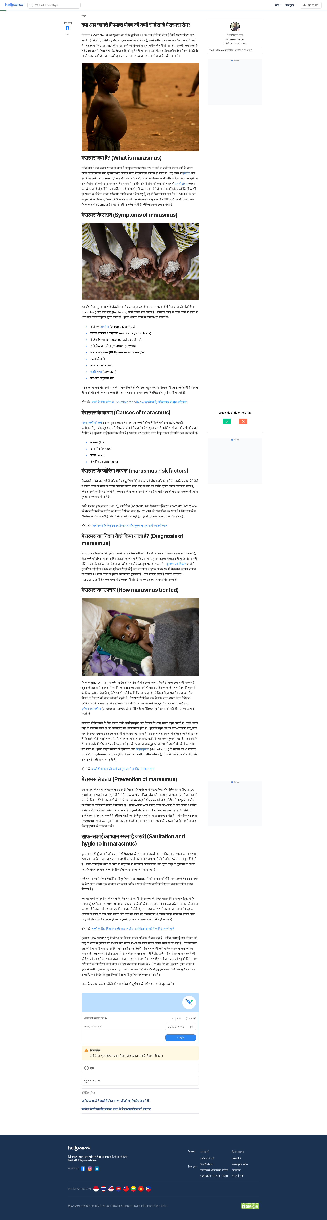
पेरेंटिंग (84, 16)
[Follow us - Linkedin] (97, 1168)
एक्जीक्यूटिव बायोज (240, 1164)
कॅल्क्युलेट (180, 1037)
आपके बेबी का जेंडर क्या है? (95, 1018)
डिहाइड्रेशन (142, 749)
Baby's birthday (93, 1026)
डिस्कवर (191, 1151)
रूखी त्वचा (96, 371)
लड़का (179, 1018)
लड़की (193, 1018)
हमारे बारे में (236, 1158)
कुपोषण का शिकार (176, 564)
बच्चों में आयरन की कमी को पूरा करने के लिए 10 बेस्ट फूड (123, 769)
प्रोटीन (186, 173)
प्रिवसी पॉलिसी (206, 1164)
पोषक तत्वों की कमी (92, 422)
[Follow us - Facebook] (83, 1168)
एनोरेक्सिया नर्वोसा (91, 708)
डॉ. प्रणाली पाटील (235, 39)
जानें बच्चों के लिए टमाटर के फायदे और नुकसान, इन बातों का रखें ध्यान (129, 525)
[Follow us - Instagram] (90, 1168)
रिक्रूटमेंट (236, 1169)
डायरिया (104, 326)
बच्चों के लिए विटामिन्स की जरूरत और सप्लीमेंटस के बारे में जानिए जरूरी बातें (133, 928)
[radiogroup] (184, 1018)
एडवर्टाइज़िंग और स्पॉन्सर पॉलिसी (214, 1175)
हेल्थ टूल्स (192, 1166)
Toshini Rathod (216, 50)
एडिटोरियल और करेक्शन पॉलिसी (214, 1169)
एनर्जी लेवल (181, 183)
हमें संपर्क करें (237, 1175)
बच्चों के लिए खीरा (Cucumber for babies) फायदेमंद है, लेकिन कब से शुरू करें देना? (140, 402)
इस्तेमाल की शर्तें (207, 1158)
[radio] (174, 1018)
